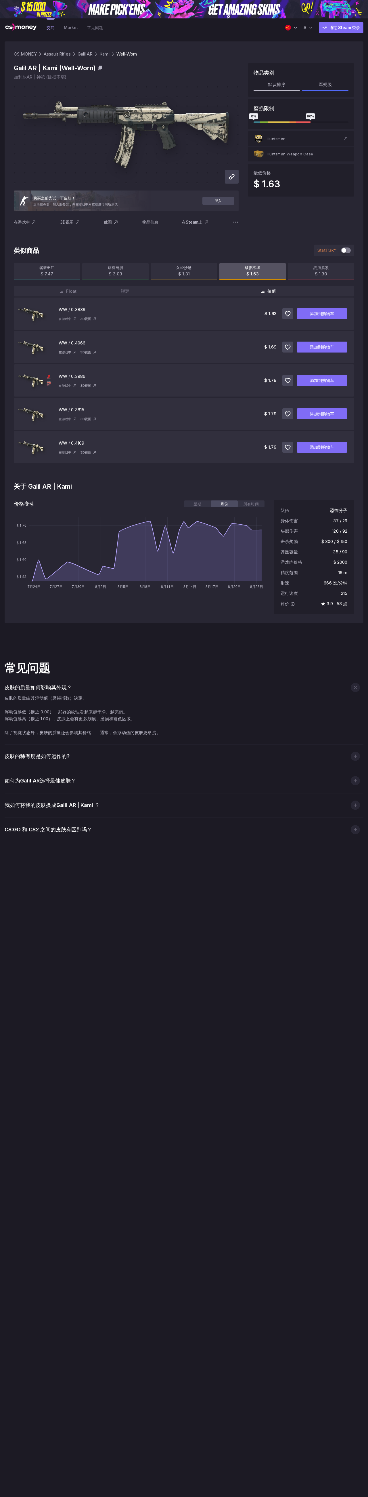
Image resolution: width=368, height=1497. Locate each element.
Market (71, 27)
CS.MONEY (25, 54)
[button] (301, 138)
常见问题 (95, 27)
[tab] (197, 503)
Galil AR (85, 54)
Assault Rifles (57, 54)
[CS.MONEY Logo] (21, 28)
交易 (51, 27)
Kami (104, 54)
